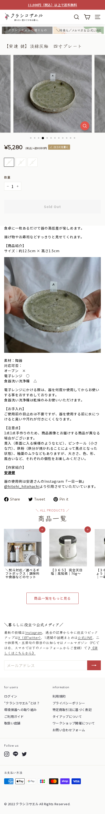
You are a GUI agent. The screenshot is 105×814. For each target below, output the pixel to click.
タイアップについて (67, 716)
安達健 (9, 472)
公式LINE (85, 637)
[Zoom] (84, 125)
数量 (7, 177)
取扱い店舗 (12, 723)
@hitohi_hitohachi (22, 486)
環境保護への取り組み (20, 709)
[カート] (87, 17)
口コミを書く (61, 147)
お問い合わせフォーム (68, 730)
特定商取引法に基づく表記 (72, 709)
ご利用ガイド (14, 716)
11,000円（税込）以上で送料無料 (52, 4)
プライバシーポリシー (68, 703)
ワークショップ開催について (73, 723)
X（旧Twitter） (29, 637)
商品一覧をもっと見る (52, 598)
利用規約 (58, 696)
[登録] (94, 665)
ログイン (10, 696)
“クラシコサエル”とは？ (22, 703)
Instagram (33, 632)
